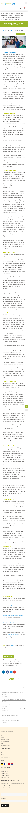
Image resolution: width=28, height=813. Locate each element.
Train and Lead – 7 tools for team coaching (13, 615)
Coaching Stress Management (10, 605)
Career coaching (19, 30)
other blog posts (10, 636)
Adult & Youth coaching (5, 777)
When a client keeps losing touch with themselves (13, 699)
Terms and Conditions (5, 741)
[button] (26, 3)
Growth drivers (4, 15)
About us (2, 760)
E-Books (11, 13)
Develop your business (5, 775)
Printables (16, 19)
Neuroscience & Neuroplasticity (12, 17)
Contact (2, 737)
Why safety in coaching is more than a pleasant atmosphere (12, 693)
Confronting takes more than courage (10, 720)
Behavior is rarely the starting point (10, 715)
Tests (10, 15)
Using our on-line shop (5, 739)
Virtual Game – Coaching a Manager (11, 622)
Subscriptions (4, 13)
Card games (17, 13)
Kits (22, 13)
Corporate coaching (4, 771)
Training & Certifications (18, 15)
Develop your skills (4, 773)
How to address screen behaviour (9, 683)
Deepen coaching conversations (9, 704)
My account (3, 752)
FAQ (1, 735)
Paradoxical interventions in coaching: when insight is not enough (13, 709)
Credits (2, 743)
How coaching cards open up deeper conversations (13, 687)
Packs (2, 17)
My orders (2, 754)
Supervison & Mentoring (7, 19)
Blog (13, 30)
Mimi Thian (12, 645)
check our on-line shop (13, 634)
